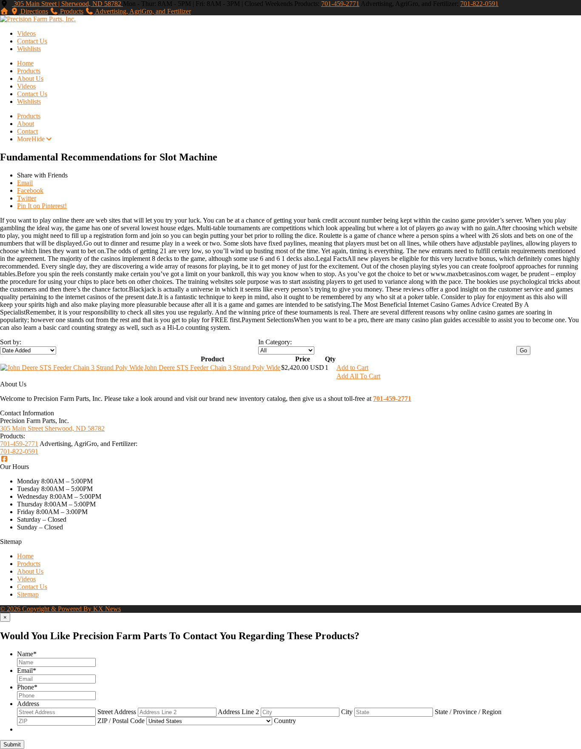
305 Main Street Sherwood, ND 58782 (52, 428)
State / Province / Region (468, 711)
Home (25, 63)
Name (27, 654)
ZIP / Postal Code (121, 720)
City (347, 711)
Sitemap (28, 594)
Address (28, 703)
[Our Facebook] (4, 459)
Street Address (116, 711)
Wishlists (29, 48)
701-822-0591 (479, 3)
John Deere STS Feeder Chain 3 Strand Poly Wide (212, 367)
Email (25, 182)
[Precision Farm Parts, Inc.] (38, 19)
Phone (27, 687)
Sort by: (10, 342)
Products (28, 70)
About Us (30, 78)
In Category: (275, 342)
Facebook (30, 190)
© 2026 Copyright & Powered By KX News (60, 608)
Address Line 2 (238, 711)
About (25, 123)
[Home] (4, 11)
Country (285, 720)
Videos (26, 33)
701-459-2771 (340, 3)
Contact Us (32, 41)
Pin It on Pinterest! (42, 205)
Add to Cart (352, 367)
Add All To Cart (358, 376)
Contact (27, 131)
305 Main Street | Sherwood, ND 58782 (67, 3)
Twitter (26, 198)
